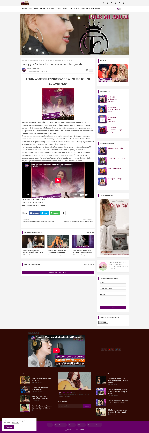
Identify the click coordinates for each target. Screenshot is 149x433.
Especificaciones (60, 425)
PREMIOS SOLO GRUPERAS (90, 8)
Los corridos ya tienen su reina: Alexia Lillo (42, 379)
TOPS (58, 8)
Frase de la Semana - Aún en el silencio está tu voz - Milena (42, 407)
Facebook (35, 213)
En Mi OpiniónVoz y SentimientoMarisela (114, 109)
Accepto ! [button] (9, 427)
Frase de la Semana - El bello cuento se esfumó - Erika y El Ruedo (117, 392)
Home (50, 425)
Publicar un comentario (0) (58, 272)
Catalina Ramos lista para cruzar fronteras (40, 388)
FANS (65, 8)
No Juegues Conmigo (115, 179)
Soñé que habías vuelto (115, 148)
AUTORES (50, 8)
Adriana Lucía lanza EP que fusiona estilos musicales (57, 251)
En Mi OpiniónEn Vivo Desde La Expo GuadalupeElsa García (114, 130)
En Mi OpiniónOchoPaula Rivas (112, 120)
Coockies (72, 425)
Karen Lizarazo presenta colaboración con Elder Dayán (33, 251)
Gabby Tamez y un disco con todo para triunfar (74, 394)
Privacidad (81, 425)
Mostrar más (90, 232)
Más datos (15, 423)
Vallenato (36, 60)
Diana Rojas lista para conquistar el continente (40, 398)
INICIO (24, 8)
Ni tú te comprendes (114, 169)
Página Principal (27, 60)
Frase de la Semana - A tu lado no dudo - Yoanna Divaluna (118, 402)
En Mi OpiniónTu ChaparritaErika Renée (112, 99)
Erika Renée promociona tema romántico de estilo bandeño (117, 411)
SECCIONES (33, 8)
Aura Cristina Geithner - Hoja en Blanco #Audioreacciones (82, 251)
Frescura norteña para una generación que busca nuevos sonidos (118, 380)
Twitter (46, 213)
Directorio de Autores (94, 425)
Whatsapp (56, 213)
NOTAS (42, 8)
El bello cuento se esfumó (116, 158)
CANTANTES (73, 8)
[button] (126, 9)
